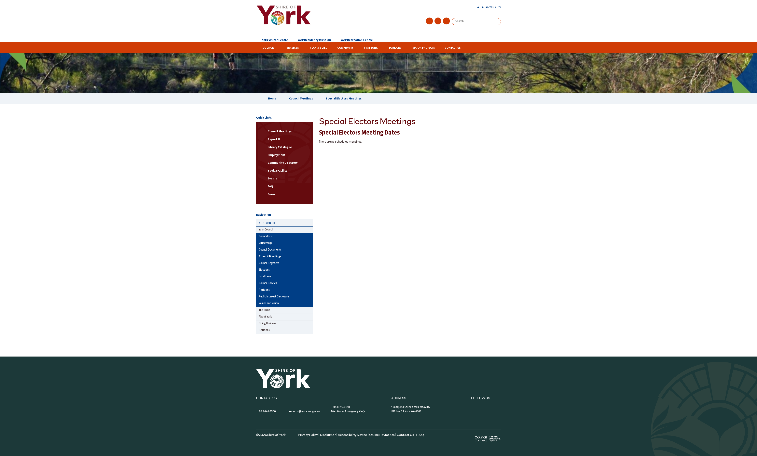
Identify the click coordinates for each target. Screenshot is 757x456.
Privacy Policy (308, 434)
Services (293, 47)
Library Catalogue (280, 147)
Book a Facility (277, 170)
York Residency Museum (314, 40)
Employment (276, 155)
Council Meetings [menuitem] (270, 256)
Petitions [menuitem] (264, 290)
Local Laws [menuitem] (265, 276)
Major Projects (423, 47)
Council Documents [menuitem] (270, 249)
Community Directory (282, 162)
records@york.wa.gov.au (304, 411)
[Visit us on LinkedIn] (446, 21)
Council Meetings (301, 98)
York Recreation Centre (357, 40)
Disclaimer (328, 434)
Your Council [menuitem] (266, 229)
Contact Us (453, 47)
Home (272, 98)
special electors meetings (344, 98)
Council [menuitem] (267, 222)
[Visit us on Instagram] (437, 21)
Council (268, 47)
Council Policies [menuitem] (268, 283)
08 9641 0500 (267, 411)
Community (345, 47)
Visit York (371, 47)
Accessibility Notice (352, 434)
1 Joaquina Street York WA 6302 (410, 407)
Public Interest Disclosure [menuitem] (274, 296)
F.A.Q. (420, 434)
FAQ (270, 186)
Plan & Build (318, 47)
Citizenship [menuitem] (265, 243)
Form (271, 194)
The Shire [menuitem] (264, 310)
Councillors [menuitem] (265, 236)
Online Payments (382, 434)
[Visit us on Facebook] (429, 21)
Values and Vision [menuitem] (269, 303)
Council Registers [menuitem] (269, 263)
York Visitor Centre (275, 40)
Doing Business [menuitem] (267, 323)
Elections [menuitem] (264, 269)
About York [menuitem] (265, 316)
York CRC (395, 47)
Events (272, 178)
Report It (274, 139)
